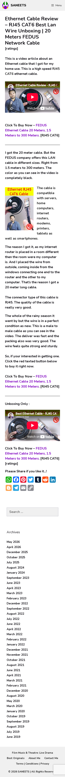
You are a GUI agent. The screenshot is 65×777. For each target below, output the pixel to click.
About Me (34, 758)
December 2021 (17, 650)
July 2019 (13, 732)
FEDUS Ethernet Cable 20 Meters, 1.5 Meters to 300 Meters (28, 130)
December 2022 (17, 603)
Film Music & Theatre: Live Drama (32, 752)
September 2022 (18, 609)
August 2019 (15, 727)
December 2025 (17, 552)
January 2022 (16, 644)
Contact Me (51, 758)
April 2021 (14, 675)
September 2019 (18, 722)
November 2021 (17, 655)
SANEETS (18, 5)
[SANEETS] (6, 5)
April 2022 (14, 629)
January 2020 (16, 711)
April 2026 (14, 547)
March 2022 (14, 634)
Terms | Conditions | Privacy (32, 763)
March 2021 (14, 680)
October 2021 (16, 660)
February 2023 (16, 598)
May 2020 (13, 701)
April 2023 (14, 588)
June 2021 (13, 670)
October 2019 (16, 716)
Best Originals (15, 758)
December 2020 (17, 691)
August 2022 (15, 614)
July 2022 (13, 619)
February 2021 (16, 686)
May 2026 (13, 542)
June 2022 (13, 624)
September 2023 (18, 578)
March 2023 (14, 593)
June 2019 (13, 737)
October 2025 (16, 557)
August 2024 (15, 568)
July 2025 (13, 562)
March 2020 (14, 706)
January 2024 (16, 573)
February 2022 (16, 639)
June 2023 (13, 583)
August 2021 (15, 665)
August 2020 (15, 696)
